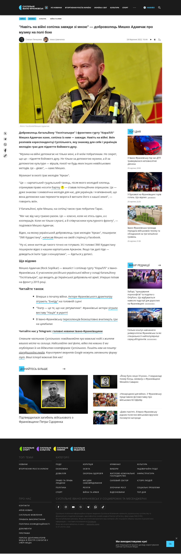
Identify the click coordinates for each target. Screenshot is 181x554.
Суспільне (92, 521)
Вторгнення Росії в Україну (78, 7)
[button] (5, 133)
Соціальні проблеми (148, 487)
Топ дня (141, 492)
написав (48, 237)
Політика (61, 487)
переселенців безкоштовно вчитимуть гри (90, 319)
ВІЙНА (22, 19)
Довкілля (61, 473)
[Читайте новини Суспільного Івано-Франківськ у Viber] (80, 507)
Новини (23, 464)
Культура (114, 7)
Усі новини (56, 7)
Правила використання (32, 519)
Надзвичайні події (147, 468)
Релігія (86, 487)
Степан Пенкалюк (34, 39)
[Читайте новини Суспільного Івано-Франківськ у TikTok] (103, 507)
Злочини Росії (118, 487)
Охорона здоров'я (93, 473)
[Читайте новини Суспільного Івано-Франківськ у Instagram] (66, 507)
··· (134, 7)
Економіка (62, 468)
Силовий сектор (119, 480)
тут (22, 357)
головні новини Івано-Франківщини (77, 331)
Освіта (86, 468)
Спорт (125, 7)
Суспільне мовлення (30, 515)
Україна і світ (100, 7)
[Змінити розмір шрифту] (159, 39)
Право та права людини (64, 481)
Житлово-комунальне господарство (122, 474)
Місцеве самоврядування (92, 481)
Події (58, 464)
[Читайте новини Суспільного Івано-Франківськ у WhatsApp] (95, 507)
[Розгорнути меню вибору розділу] (46, 7)
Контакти (24, 505)
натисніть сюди (93, 524)
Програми (24, 533)
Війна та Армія (55, 19)
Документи (25, 528)
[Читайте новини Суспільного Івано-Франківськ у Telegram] (88, 507)
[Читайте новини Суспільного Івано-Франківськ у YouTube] (73, 507)
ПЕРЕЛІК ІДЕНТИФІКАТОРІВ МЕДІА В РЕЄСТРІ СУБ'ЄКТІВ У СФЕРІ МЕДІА (33, 540)
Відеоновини (117, 492)
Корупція (88, 464)
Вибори (114, 468)
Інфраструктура (145, 473)
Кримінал (115, 464)
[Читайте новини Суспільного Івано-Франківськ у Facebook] (58, 507)
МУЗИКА (32, 19)
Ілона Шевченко (57, 39)
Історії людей (144, 480)
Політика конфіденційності (34, 524)
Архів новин (25, 510)
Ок (170, 544)
